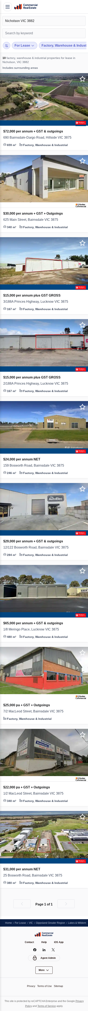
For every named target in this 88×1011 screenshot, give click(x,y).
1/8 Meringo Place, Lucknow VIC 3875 (33, 629)
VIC (32, 922)
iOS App (58, 942)
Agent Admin (48, 958)
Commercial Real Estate (26, 6)
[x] (53, 950)
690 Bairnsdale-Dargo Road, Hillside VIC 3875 (39, 138)
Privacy (30, 986)
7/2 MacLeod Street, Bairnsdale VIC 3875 (36, 711)
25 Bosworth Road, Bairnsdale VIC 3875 (34, 875)
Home (8, 922)
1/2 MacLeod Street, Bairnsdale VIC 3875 (35, 793)
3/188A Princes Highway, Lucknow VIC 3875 (38, 302)
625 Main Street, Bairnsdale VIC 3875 (32, 220)
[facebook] (34, 950)
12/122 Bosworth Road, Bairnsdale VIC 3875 (37, 547)
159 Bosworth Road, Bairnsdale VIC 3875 (35, 466)
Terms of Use (44, 986)
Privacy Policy (27, 1006)
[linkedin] (44, 950)
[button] (44, 138)
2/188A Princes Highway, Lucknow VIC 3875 (38, 384)
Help (44, 942)
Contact (29, 942)
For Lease (21, 922)
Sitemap (59, 986)
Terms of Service (51, 1006)
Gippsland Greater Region (53, 922)
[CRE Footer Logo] (44, 934)
